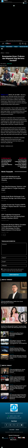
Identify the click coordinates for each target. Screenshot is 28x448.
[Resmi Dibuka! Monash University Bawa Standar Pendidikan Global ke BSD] (5, 357)
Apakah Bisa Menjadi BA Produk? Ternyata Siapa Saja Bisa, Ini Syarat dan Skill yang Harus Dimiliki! (13, 327)
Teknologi (3, 324)
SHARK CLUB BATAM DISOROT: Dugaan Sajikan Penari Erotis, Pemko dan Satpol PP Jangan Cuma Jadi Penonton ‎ (17, 379)
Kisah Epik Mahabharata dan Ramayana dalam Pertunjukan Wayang (11, 178)
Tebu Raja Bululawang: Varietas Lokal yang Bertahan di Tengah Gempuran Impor (13, 188)
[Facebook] (6, 90)
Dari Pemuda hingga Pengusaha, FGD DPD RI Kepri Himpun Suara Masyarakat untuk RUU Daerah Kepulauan (18, 396)
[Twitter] (10, 90)
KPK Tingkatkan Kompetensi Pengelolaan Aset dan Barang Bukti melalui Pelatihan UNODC (13, 216)
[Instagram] (10, 425)
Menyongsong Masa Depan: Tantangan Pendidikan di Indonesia (17, 334)
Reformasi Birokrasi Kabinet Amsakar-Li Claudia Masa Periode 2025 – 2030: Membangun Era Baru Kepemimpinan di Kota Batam (13, 227)
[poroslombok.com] (22, 438)
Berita (11, 339)
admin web (9, 63)
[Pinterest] (13, 90)
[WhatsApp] (16, 90)
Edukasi (7, 52)
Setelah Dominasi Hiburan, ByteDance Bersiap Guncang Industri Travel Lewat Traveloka (18, 349)
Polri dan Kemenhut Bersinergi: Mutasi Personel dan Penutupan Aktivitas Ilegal (6, 163)
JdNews (2, 52)
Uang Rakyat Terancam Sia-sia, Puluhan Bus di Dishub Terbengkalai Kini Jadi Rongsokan (18, 342)
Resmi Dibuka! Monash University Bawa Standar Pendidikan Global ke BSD (18, 357)
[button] (25, 44)
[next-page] (5, 235)
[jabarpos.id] (13, 438)
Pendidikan (12, 331)
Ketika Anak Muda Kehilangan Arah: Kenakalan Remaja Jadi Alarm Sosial (13, 197)
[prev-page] (2, 235)
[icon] (20, 43)
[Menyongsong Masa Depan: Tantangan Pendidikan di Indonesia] (5, 334)
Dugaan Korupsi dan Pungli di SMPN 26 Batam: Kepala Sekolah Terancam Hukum (13, 206)
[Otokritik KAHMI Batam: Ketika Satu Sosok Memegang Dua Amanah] (14, 290)
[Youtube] (21, 425)
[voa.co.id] (5, 438)
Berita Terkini (12, 346)
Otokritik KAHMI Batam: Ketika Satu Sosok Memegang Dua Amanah (12, 302)
